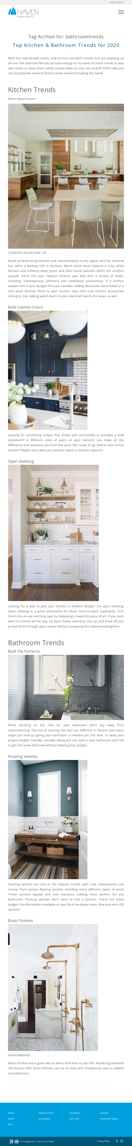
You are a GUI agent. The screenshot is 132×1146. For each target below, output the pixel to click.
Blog (10, 1124)
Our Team (74, 1118)
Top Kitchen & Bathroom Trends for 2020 (66, 45)
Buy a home (44, 1118)
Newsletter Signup (109, 1118)
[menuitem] (120, 12)
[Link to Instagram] (121, 1141)
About (11, 1118)
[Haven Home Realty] (23, 12)
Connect (104, 1112)
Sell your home (46, 1112)
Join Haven (75, 1112)
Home (11, 1112)
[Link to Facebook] (116, 1141)
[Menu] (120, 12)
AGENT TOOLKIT (117, 2)
